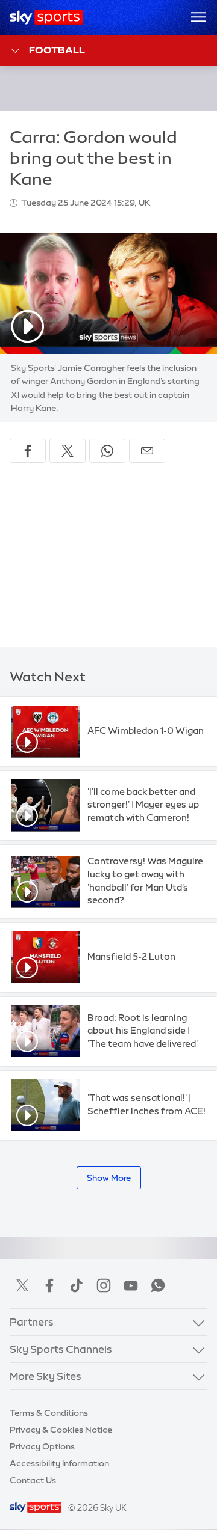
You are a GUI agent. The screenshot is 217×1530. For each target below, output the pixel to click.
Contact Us (33, 1480)
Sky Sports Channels (61, 1349)
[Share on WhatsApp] (107, 451)
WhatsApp (158, 1285)
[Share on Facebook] (28, 451)
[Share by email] (147, 451)
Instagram (103, 1285)
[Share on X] (67, 451)
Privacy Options (42, 1446)
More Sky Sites (45, 1376)
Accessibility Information (59, 1463)
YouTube (130, 1285)
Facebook (49, 1285)
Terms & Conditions (49, 1413)
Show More (109, 1178)
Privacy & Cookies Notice (61, 1429)
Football (57, 50)
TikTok (76, 1285)
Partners (32, 1322)
